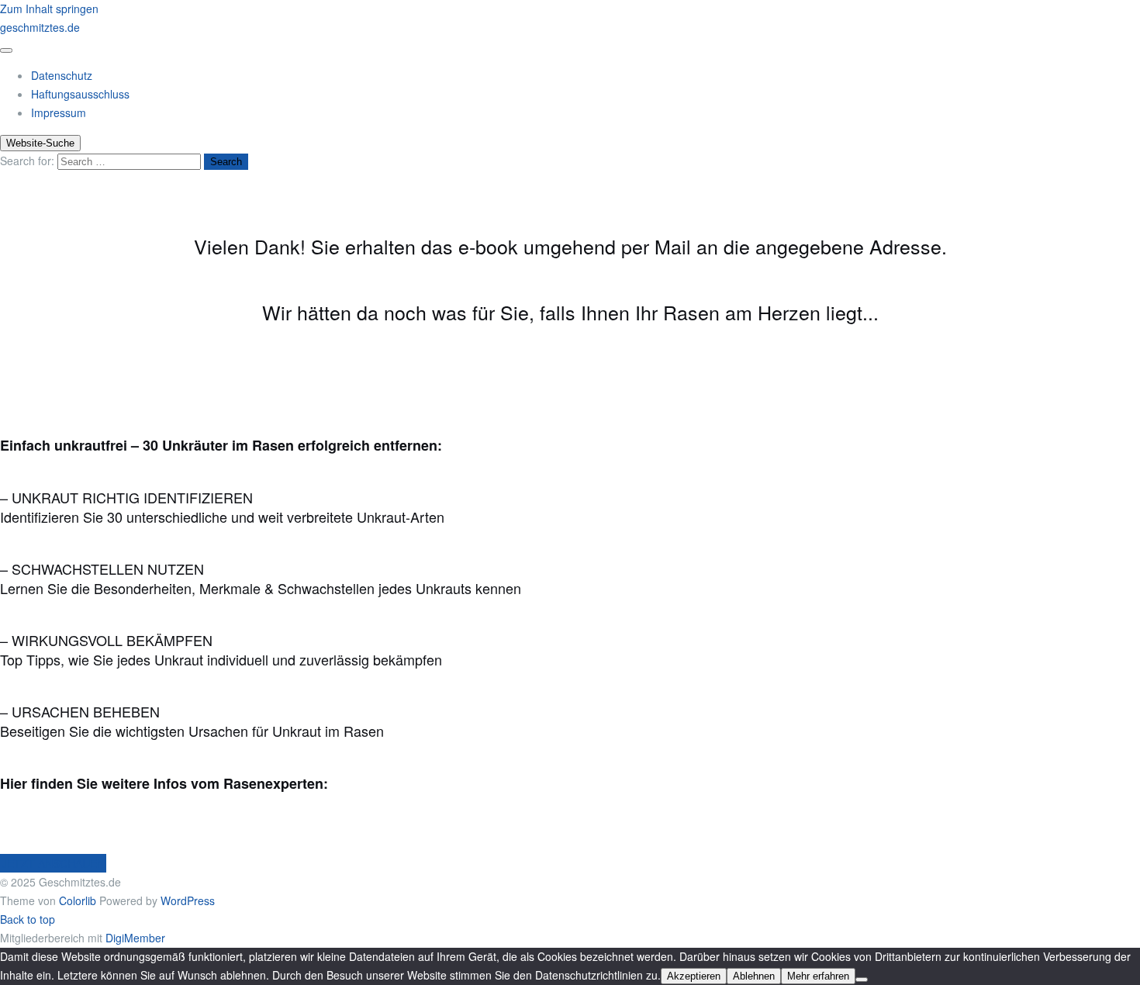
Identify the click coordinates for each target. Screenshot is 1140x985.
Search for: (27, 160)
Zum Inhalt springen (49, 8)
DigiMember (135, 937)
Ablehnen (754, 976)
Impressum (58, 112)
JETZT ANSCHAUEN (53, 863)
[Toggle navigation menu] (6, 50)
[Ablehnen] (861, 979)
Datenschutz (61, 75)
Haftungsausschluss (80, 94)
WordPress (188, 900)
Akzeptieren (693, 976)
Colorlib (77, 900)
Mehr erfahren (818, 976)
